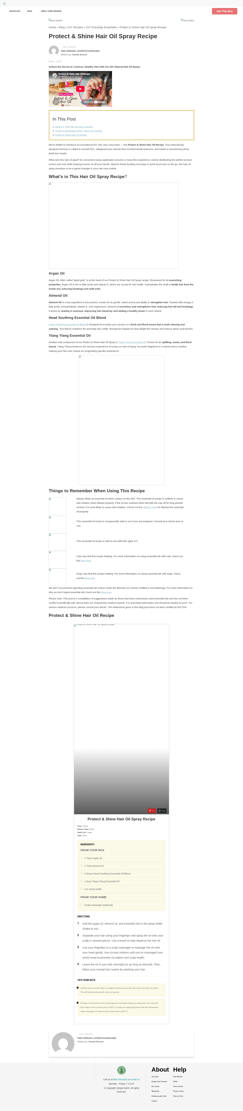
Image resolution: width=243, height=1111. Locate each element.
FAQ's (175, 1082)
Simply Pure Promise (51, 11)
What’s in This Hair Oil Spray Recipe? (74, 127)
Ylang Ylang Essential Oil (132, 342)
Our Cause (155, 1086)
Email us (135, 1079)
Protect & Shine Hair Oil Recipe (71, 135)
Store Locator (178, 1086)
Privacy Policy (178, 1091)
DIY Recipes (75, 27)
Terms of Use (178, 1096)
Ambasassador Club (158, 1096)
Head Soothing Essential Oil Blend (67, 324)
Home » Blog (57, 27)
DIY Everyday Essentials (101, 27)
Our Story (155, 1077)
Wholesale (155, 1091)
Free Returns (178, 1077)
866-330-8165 (120, 1079)
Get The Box (225, 11)
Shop (30, 11)
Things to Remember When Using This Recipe (78, 131)
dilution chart (150, 507)
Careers (154, 1101)
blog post (86, 560)
